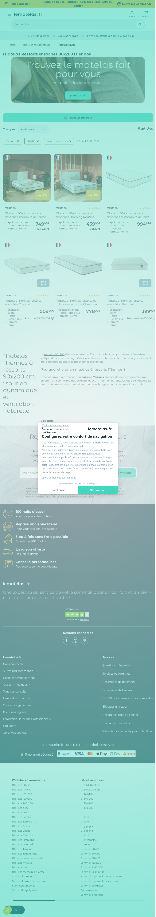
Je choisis (58, 490)
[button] (7, 910)
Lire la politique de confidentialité (59, 477)
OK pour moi (98, 490)
